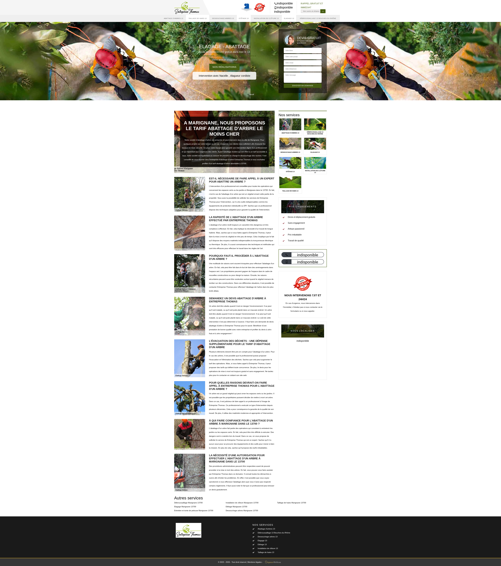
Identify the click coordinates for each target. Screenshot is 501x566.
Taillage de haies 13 (198, 18)
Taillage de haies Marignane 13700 (291, 503)
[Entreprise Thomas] (188, 7)
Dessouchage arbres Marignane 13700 (242, 510)
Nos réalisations (224, 67)
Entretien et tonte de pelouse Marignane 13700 (193, 510)
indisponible (285, 3)
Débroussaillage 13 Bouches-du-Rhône (318, 18)
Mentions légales (255, 562)
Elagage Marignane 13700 (185, 507)
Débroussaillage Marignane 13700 (188, 503)
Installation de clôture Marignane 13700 (242, 503)
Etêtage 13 (244, 18)
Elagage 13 (289, 18)
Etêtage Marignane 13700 (236, 507)
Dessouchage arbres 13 (223, 18)
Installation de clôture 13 (266, 18)
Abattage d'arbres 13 (173, 18)
